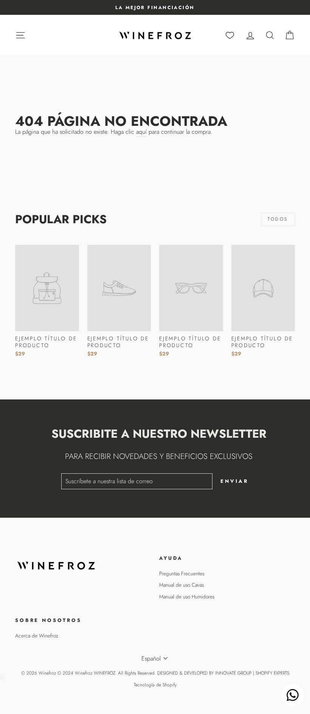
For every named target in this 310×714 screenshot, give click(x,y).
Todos (278, 219)
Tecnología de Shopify (155, 684)
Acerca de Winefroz (36, 635)
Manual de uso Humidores (186, 596)
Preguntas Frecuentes (181, 573)
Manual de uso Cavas (181, 585)
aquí (141, 132)
